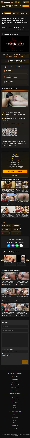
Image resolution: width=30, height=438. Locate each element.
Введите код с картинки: (7, 349)
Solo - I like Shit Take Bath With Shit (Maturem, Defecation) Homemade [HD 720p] (22, 202)
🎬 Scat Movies (15, 379)
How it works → (15, 175)
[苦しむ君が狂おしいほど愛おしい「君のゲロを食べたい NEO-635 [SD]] (22, 209)
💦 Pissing (15, 420)
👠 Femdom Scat (15, 384)
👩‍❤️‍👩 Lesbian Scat (15, 399)
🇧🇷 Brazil (16, 229)
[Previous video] (2, 260)
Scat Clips (15, 13)
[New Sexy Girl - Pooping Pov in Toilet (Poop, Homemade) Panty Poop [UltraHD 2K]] (23, 258)
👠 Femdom (5, 233)
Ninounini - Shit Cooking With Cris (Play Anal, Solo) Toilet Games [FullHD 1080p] (8, 215)
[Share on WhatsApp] (17, 245)
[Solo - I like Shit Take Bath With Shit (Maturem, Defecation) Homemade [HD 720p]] (22, 197)
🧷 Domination (6, 229)
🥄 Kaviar (15, 414)
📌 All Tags (15, 407)
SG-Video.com (6, 225)
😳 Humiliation (16, 233)
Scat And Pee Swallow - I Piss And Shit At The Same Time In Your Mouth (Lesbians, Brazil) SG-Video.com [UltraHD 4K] (7, 297)
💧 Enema (15, 405)
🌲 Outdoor (15, 428)
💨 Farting (15, 422)
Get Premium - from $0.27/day (15, 171)
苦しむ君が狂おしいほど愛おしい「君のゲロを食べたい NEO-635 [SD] (22, 215)
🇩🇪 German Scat (15, 387)
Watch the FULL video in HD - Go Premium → (15, 56)
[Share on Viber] (13, 245)
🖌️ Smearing (15, 402)
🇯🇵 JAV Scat (15, 382)
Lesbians (16, 225)
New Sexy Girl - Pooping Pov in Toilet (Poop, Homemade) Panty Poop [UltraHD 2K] (23, 264)
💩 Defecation (15, 417)
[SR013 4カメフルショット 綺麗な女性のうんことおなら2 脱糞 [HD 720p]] (22, 184)
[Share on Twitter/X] (21, 245)
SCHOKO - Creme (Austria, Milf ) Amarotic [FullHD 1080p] (8, 190)
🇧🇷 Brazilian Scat (15, 390)
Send (25, 361)
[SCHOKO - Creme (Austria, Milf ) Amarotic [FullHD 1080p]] (8, 184)
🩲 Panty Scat (15, 425)
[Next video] (27, 260)
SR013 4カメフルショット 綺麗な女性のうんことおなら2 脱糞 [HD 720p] (22, 190)
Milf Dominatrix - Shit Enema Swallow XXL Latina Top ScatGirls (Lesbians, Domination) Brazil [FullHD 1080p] (8, 313)
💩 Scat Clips (15, 376)
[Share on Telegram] (8, 245)
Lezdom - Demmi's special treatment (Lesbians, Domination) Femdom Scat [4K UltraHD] (8, 202)
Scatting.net (8, 13)
